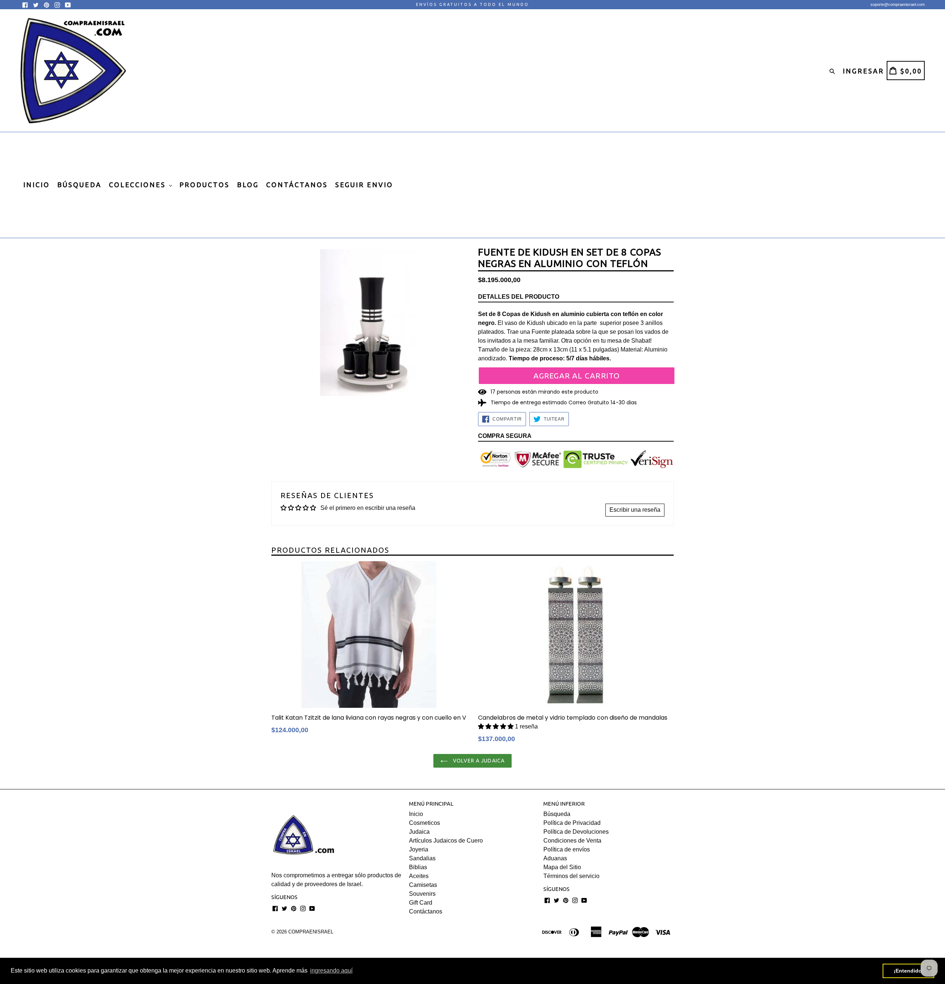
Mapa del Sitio (562, 867)
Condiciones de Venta (572, 840)
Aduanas (555, 858)
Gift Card (420, 902)
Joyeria (418, 849)
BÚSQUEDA (79, 184)
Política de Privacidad (572, 823)
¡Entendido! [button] (909, 971)
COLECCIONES (138, 184)
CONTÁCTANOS (297, 184)
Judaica (419, 832)
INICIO (36, 184)
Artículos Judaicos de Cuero (446, 840)
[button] (496, 726)
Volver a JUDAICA (478, 761)
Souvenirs (422, 894)
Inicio (416, 814)
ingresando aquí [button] (331, 970)
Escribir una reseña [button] (634, 510)
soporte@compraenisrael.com (897, 4)
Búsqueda (556, 814)
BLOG (248, 184)
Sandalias (422, 858)
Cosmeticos (424, 823)
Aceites (419, 876)
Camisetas (423, 885)
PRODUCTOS (204, 184)
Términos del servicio (571, 876)
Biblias (418, 867)
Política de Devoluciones (576, 832)
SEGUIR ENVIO (364, 184)
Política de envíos (566, 849)
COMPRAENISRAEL (310, 932)
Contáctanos (425, 911)
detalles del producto (518, 297)
